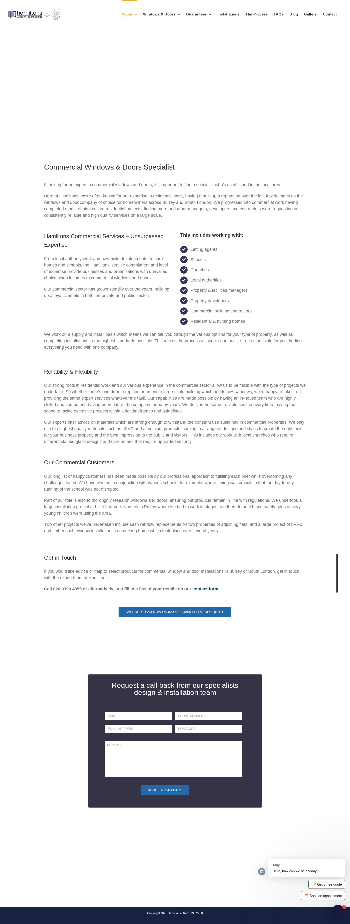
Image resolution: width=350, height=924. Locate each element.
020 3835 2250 (193, 913)
